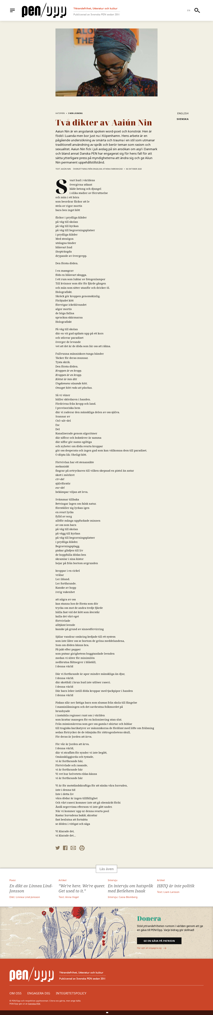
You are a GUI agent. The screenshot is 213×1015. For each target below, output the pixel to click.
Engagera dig (38, 993)
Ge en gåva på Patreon (159, 940)
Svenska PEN (34, 1003)
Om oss (15, 993)
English (183, 113)
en (188, 10)
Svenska (183, 119)
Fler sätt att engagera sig (149, 948)
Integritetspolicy (71, 993)
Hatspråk (60, 113)
